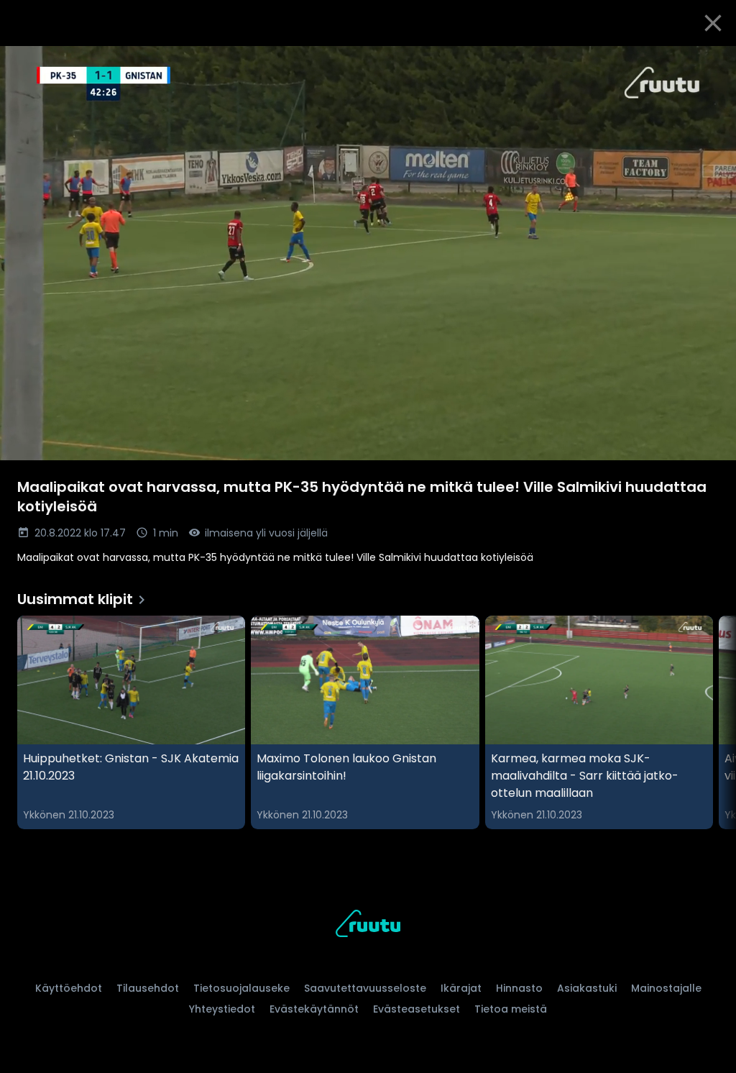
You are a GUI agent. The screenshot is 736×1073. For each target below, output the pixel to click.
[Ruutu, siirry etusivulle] (368, 926)
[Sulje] (713, 23)
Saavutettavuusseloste (365, 988)
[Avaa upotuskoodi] (709, 62)
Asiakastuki (587, 988)
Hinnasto (519, 988)
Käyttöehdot (68, 988)
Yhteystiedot (222, 1009)
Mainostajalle (666, 988)
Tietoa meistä (510, 1009)
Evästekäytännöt (314, 1009)
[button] (368, 253)
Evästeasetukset (416, 1009)
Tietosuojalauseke (241, 988)
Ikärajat (461, 988)
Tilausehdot (147, 988)
